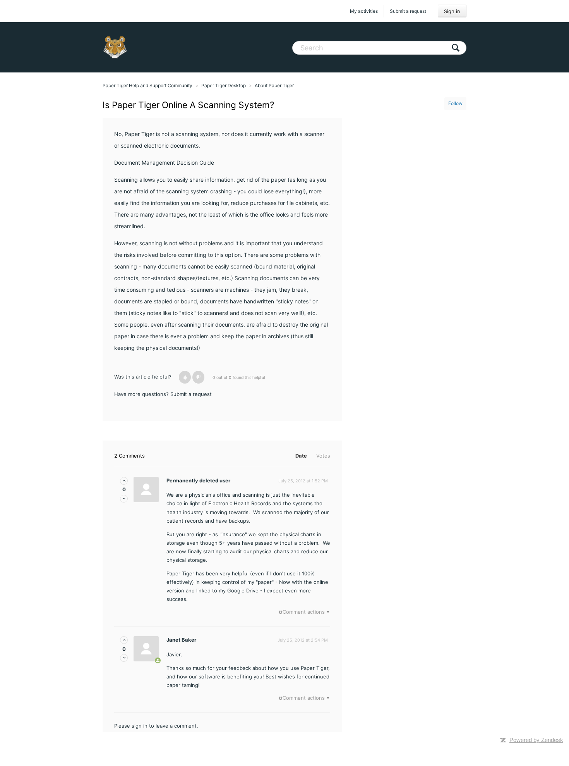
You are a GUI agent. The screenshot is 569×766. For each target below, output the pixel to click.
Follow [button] (455, 103)
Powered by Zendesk (536, 740)
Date (301, 456)
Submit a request (408, 11)
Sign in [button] (452, 11)
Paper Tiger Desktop (223, 85)
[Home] (115, 47)
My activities (364, 11)
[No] (198, 377)
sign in (139, 726)
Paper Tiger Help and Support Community (147, 85)
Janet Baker (181, 640)
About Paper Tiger (274, 85)
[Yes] (185, 377)
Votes (323, 456)
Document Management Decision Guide (164, 162)
